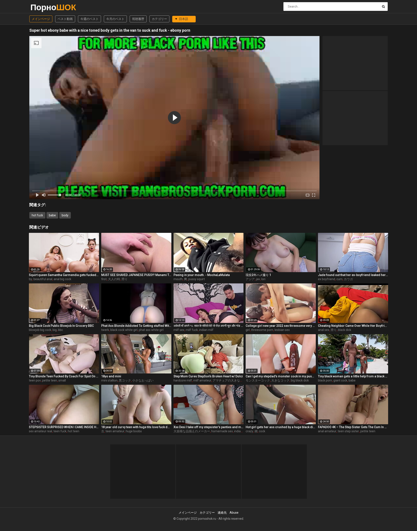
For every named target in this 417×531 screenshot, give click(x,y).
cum (339, 279)
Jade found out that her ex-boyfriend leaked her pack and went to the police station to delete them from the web (353, 275)
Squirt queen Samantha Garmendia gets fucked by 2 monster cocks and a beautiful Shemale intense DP (64, 275)
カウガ (348, 279)
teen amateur (115, 431)
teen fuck (59, 431)
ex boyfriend (326, 279)
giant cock (340, 380)
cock (262, 431)
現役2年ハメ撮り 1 (258, 275)
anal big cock (62, 279)
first (104, 279)
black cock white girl (123, 330)
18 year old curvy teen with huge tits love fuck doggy (136, 427)
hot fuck (37, 215)
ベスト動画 (65, 19)
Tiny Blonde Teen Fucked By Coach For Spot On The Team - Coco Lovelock (64, 376)
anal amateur (327, 431)
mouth (178, 279)
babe (52, 215)
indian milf (206, 330)
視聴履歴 (138, 19)
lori (263, 279)
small (62, 380)
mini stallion (109, 380)
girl (248, 330)
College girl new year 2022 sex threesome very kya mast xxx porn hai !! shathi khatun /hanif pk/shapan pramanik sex (281, 325)
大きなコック (280, 380)
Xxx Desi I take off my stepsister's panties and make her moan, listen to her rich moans (209, 427)
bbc (60, 330)
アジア (250, 279)
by (30, 279)
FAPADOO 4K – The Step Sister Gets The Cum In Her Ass (353, 427)
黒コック (125, 380)
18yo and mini (111, 376)
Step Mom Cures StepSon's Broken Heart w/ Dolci (208, 376)
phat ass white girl (151, 330)
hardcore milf (183, 380)
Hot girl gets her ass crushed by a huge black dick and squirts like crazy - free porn (281, 427)
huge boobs (134, 431)
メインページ (41, 19)
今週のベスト (89, 19)
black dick (344, 330)
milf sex (179, 330)
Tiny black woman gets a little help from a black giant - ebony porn (353, 376)
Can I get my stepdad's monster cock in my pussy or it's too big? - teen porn (281, 376)
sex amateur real (40, 431)
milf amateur (202, 380)
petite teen (49, 380)
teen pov (35, 380)
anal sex (323, 330)
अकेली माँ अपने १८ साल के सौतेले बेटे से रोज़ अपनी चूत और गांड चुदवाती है (209, 325)
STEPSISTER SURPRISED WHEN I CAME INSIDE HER (64, 427)
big (55, 330)
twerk (105, 330)
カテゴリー (159, 19)
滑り (124, 279)
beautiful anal (42, 279)
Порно (41, 7)
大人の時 (114, 279)
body (65, 215)
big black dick (300, 380)
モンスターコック (258, 380)
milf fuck (192, 330)
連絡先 (222, 512)
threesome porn (262, 330)
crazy (249, 431)
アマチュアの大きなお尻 (229, 380)
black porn (325, 380)
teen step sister (348, 431)
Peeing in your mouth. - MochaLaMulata (202, 275)
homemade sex (222, 431)
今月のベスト (115, 19)
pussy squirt (196, 279)
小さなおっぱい (143, 380)
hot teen (73, 431)
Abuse (234, 512)
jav (258, 279)
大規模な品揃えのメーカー (192, 431)
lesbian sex (282, 330)
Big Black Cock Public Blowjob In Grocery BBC (61, 325)
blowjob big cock (40, 330)
